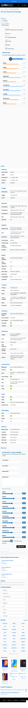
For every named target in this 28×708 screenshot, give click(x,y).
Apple (14, 623)
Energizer (5, 644)
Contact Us (16, 700)
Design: (4, 492)
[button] (19, 5)
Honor (4, 638)
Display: (4, 496)
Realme (23, 641)
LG (23, 626)
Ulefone (23, 651)
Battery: (4, 535)
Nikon (14, 635)
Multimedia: (5, 506)
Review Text (5, 477)
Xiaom (23, 644)
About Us (9, 700)
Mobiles (7, 23)
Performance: (5, 530)
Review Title (5, 471)
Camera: (4, 501)
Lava (14, 651)
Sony (14, 626)
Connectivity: (5, 516)
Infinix (23, 648)
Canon (4, 635)
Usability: (4, 526)
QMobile (14, 629)
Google (5, 648)
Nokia (23, 623)
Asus (14, 638)
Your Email (5, 465)
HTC (5, 626)
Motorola (5, 629)
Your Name (5, 460)
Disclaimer (22, 700)
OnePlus (14, 644)
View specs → (5, 563)
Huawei (14, 632)
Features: (4, 511)
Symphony (14, 648)
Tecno (4, 651)
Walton (23, 635)
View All (25, 620)
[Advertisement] (14, 122)
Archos (16, 557)
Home (4, 700)
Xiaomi (14, 641)
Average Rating (6, 541)
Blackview (23, 638)
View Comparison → (5, 694)
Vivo (5, 641)
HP (23, 629)
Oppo (23, 632)
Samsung (5, 623)
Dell (5, 632)
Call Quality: (5, 521)
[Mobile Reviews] (7, 5)
